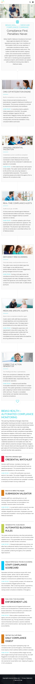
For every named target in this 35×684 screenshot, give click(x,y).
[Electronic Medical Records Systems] (6, 2)
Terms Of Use (18, 680)
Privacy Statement (27, 678)
